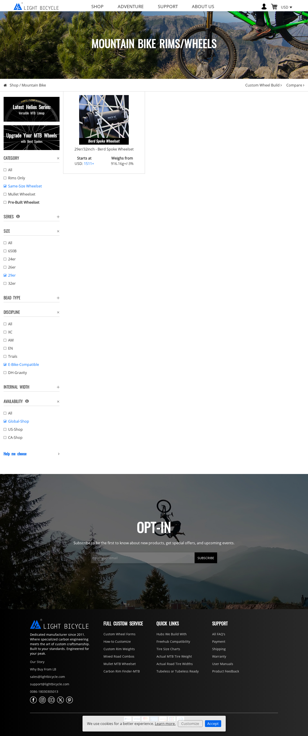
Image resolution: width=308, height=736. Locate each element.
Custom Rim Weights (119, 649)
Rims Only (16, 177)
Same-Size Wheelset (25, 186)
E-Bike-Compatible (23, 364)
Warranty (219, 656)
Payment (218, 641)
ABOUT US (203, 6)
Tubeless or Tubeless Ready (177, 671)
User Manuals (222, 664)
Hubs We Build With (171, 634)
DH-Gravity (17, 372)
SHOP (97, 6)
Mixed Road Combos (118, 656)
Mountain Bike (34, 85)
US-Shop (15, 429)
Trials (12, 356)
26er (12, 267)
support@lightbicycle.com (49, 684)
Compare (294, 85)
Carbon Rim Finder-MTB (121, 671)
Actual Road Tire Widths (174, 664)
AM (11, 340)
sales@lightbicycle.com (47, 676)
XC (10, 332)
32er (12, 283)
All (10, 169)
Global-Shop (18, 421)
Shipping (219, 649)
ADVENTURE (131, 6)
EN (10, 348)
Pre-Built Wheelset (23, 202)
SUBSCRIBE (206, 558)
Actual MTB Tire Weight (174, 656)
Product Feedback (225, 671)
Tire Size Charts (168, 649)
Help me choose (15, 453)
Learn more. (165, 723)
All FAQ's (218, 634)
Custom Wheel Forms (119, 634)
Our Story (37, 662)
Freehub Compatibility (173, 641)
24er (12, 259)
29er (12, 275)
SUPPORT (168, 6)
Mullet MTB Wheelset (119, 664)
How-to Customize (117, 641)
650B (12, 250)
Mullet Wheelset (21, 194)
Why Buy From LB (43, 669)
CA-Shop (15, 437)
